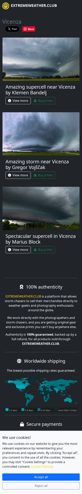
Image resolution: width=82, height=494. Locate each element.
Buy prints (45, 101)
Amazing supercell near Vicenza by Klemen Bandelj (40, 89)
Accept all (41, 477)
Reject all (41, 486)
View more (20, 101)
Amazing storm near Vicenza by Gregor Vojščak (37, 164)
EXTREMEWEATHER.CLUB (33, 5)
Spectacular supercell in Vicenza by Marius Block (41, 239)
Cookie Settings (42, 466)
